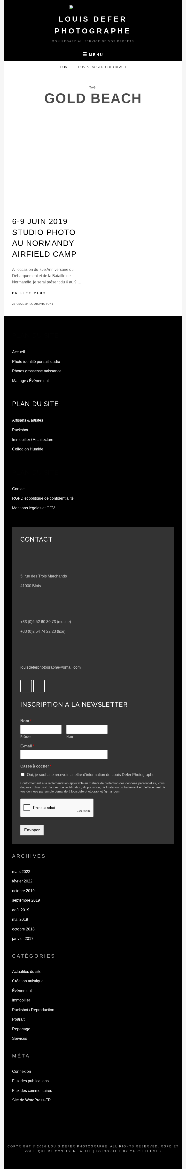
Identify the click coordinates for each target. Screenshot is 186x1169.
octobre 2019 (23, 891)
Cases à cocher (35, 766)
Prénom (25, 736)
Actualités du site (26, 971)
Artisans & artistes (27, 420)
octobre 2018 (23, 929)
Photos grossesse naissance (37, 371)
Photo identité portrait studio (36, 362)
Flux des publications (30, 1081)
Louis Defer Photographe (78, 1146)
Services (19, 1038)
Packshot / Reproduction (33, 1010)
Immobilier (21, 1000)
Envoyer (32, 830)
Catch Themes (145, 1151)
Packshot (20, 430)
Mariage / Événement (30, 381)
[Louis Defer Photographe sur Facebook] (26, 686)
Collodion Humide (27, 449)
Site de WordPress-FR (31, 1100)
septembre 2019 (26, 900)
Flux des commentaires (32, 1091)
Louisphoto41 (41, 303)
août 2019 (20, 910)
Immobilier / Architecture (32, 440)
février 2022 (22, 881)
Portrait (18, 1019)
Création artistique (28, 981)
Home (65, 67)
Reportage (21, 1029)
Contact (18, 489)
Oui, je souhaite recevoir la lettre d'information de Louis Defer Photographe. (91, 775)
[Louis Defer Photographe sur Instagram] (39, 686)
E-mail (27, 746)
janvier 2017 (22, 939)
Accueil (18, 352)
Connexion (21, 1071)
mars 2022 (21, 872)
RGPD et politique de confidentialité (43, 498)
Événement (22, 991)
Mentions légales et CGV (33, 508)
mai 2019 (20, 919)
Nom (25, 721)
